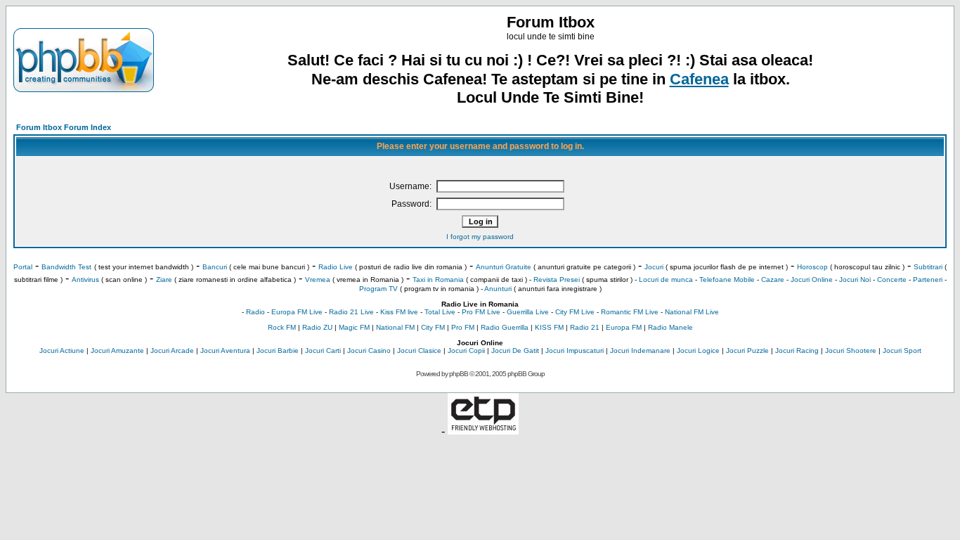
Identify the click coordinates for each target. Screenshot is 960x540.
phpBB (458, 374)
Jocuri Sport (902, 350)
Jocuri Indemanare (640, 350)
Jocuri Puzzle (747, 350)
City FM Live (575, 312)
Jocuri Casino (369, 350)
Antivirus (85, 279)
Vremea (317, 279)
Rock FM (282, 327)
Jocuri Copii (466, 350)
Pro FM (462, 327)
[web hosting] (483, 431)
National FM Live (692, 312)
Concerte (892, 279)
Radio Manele (670, 327)
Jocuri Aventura (225, 350)
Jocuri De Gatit (515, 350)
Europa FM (624, 327)
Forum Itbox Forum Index (63, 127)
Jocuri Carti (323, 350)
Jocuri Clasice (419, 350)
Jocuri (653, 267)
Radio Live (335, 267)
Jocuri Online (812, 279)
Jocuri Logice (698, 350)
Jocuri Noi (855, 279)
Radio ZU (317, 327)
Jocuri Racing (797, 350)
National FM (395, 327)
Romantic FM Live (630, 312)
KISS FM (549, 327)
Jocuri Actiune (61, 350)
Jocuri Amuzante (117, 350)
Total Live (439, 312)
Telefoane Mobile (727, 279)
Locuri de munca (666, 279)
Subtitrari (928, 267)
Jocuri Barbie (278, 350)
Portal (22, 267)
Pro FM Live (481, 312)
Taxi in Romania (438, 279)
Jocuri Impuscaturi (574, 350)
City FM (433, 327)
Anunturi (498, 288)
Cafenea (699, 79)
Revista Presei (556, 279)
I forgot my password (480, 236)
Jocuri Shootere (850, 350)
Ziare (164, 279)
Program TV (378, 288)
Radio (255, 312)
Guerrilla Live (528, 312)
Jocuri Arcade (172, 350)
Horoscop (812, 267)
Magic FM (354, 327)
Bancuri (214, 267)
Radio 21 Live (351, 312)
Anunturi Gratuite (503, 267)
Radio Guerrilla (504, 327)
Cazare (772, 279)
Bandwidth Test (66, 267)
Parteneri (927, 279)
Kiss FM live (399, 312)
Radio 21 (584, 327)
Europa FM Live (297, 312)
